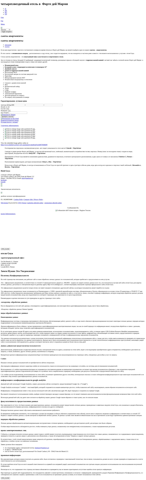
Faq (2, 21)
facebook (4, 180)
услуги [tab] (7, 46)
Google (3, 182)
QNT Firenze (22, 203)
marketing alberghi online (35, 203)
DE (6, 10)
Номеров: (4, 111)
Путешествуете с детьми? (9, 122)
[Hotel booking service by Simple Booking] (10, 118)
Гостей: (3, 109)
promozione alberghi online (53, 203)
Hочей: (3, 107)
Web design (4, 203)
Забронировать (10, 214)
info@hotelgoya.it (27, 178)
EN (6, 14)
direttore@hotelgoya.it (42, 448)
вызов (3, 214)
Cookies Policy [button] (18, 199)
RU (6, 12)
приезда (3, 105)
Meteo (3, 24)
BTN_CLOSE (5, 249)
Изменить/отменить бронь (10, 120)
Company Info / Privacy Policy (33, 199)
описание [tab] (8, 45)
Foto (2, 17)
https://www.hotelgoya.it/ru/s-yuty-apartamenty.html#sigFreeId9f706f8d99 (24, 145)
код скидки (4, 113)
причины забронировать (10, 125)
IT (5, 9)
